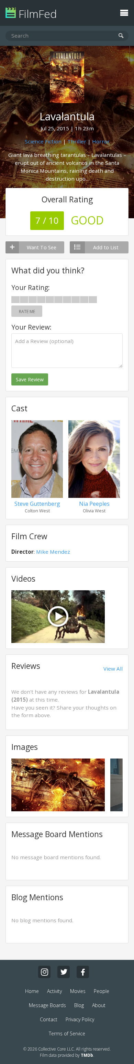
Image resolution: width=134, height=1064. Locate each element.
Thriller (76, 141)
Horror (101, 141)
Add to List (106, 247)
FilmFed (36, 13)
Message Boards (47, 1005)
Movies (78, 991)
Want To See (41, 247)
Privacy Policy (80, 1019)
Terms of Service (67, 1033)
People (101, 991)
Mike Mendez (53, 551)
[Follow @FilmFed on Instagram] (44, 972)
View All (113, 668)
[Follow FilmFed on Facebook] (83, 972)
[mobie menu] (124, 12)
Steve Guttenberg (37, 504)
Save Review (30, 379)
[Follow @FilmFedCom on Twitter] (63, 972)
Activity (54, 991)
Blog (79, 1005)
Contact (48, 1019)
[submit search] (121, 36)
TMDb (87, 1055)
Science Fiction (43, 141)
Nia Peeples (94, 504)
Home (32, 991)
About (98, 1005)
